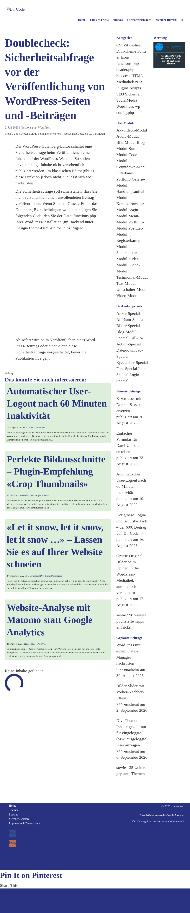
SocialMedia (126, 100)
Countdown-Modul (132, 167)
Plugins (34, 495)
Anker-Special (128, 313)
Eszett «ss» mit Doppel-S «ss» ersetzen (128, 404)
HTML (137, 75)
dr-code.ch (179, 806)
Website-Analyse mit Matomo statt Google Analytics (50, 619)
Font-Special (126, 368)
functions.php (29, 127)
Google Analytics (175, 815)
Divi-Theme (45, 576)
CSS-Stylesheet (32, 576)
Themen (14, 810)
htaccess (123, 75)
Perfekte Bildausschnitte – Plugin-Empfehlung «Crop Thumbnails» (56, 471)
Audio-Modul (127, 136)
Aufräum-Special (130, 319)
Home (81, 20)
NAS (139, 81)
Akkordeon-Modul (131, 130)
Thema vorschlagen (139, 20)
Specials (118, 20)
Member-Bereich (166, 20)
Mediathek (25, 495)
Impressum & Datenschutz (24, 823)
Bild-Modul (126, 142)
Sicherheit (133, 94)
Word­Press (44, 127)
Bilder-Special (128, 325)
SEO (33, 644)
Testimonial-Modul (132, 277)
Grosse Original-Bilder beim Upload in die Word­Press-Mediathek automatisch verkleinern (130, 574)
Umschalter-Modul (132, 289)
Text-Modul (126, 283)
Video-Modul (127, 295)
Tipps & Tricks (99, 20)
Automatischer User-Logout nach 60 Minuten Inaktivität (57, 403)
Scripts (135, 88)
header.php (125, 69)
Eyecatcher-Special (132, 362)
